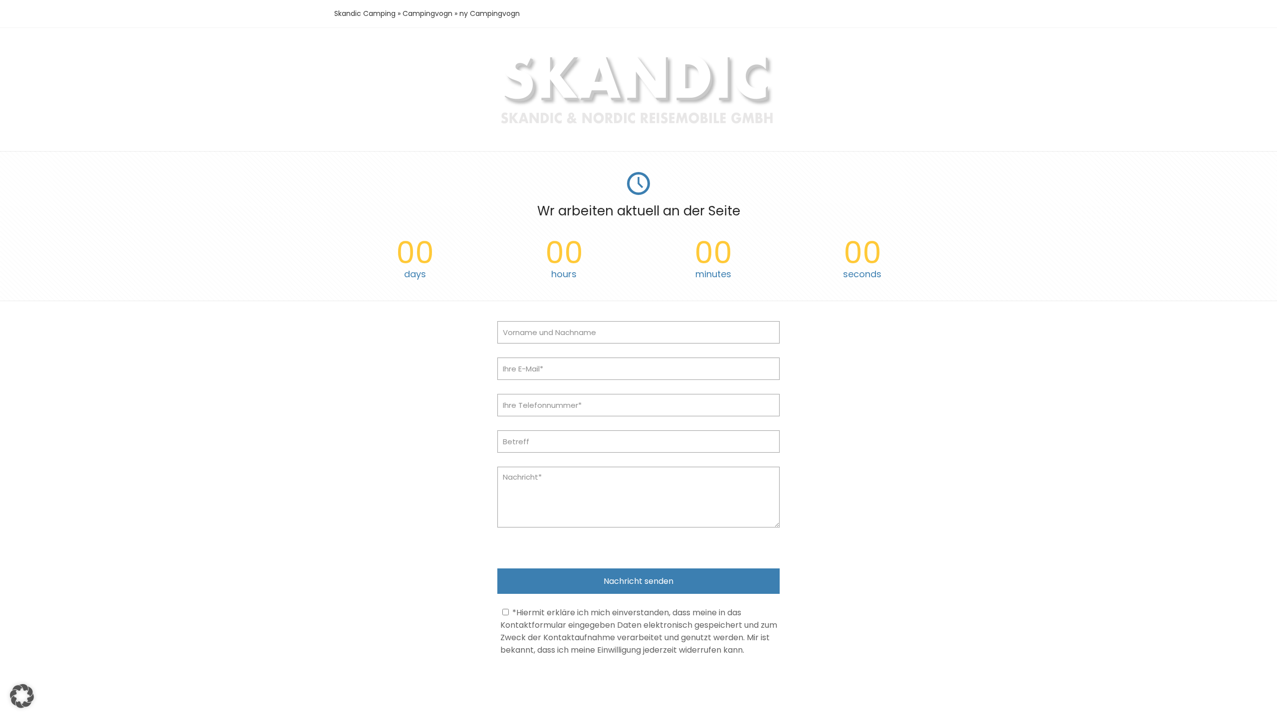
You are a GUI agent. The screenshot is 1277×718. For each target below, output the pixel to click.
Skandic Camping (365, 13)
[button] (22, 696)
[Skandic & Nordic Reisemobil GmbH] (639, 125)
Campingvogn (427, 13)
